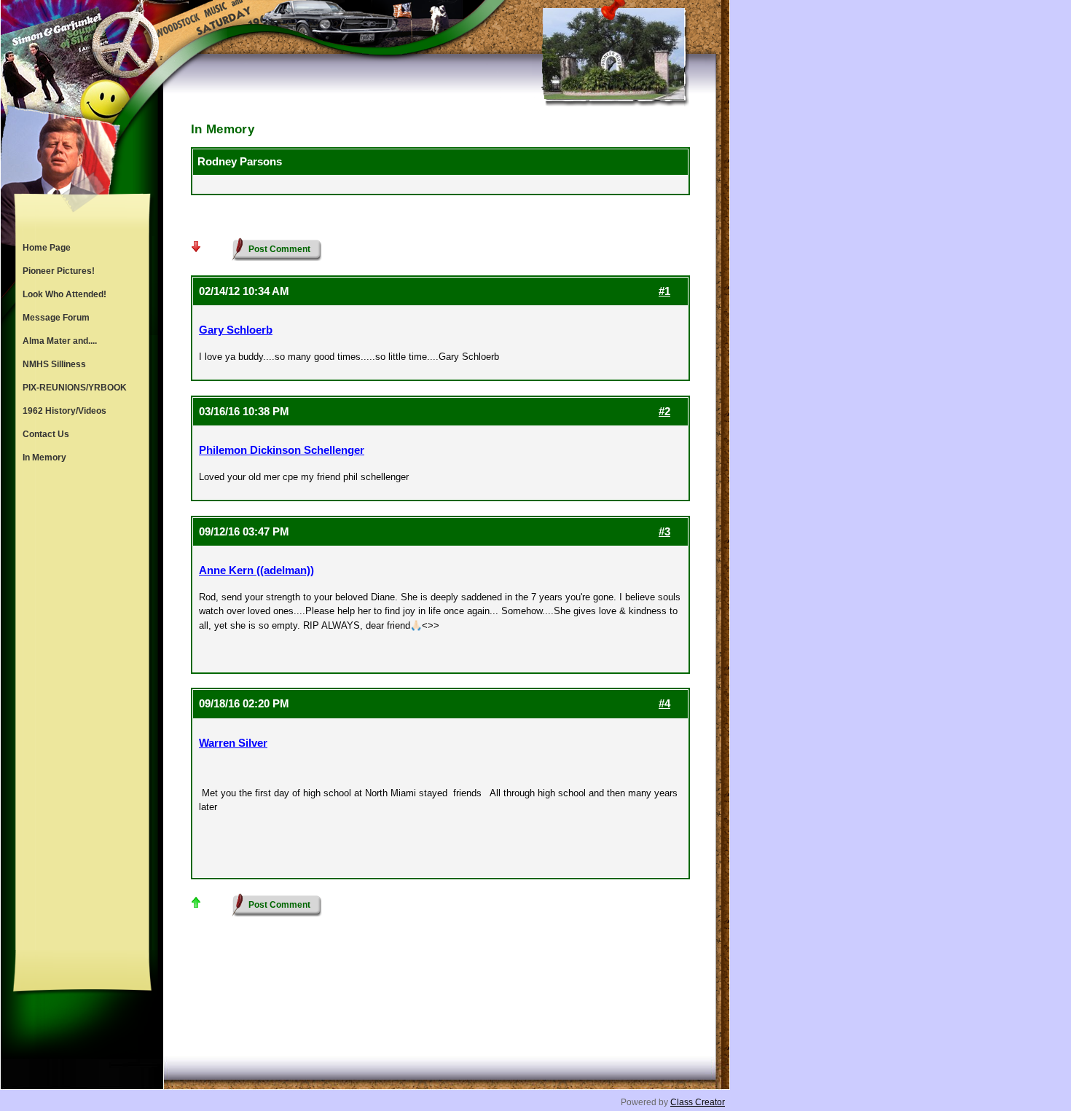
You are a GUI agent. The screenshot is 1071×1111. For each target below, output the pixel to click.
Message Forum (56, 318)
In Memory (44, 457)
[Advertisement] (82, 709)
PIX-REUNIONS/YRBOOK (75, 387)
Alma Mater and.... (60, 341)
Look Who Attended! (64, 294)
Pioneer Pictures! (59, 271)
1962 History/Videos (64, 411)
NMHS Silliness (54, 364)
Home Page (47, 248)
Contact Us (46, 434)
